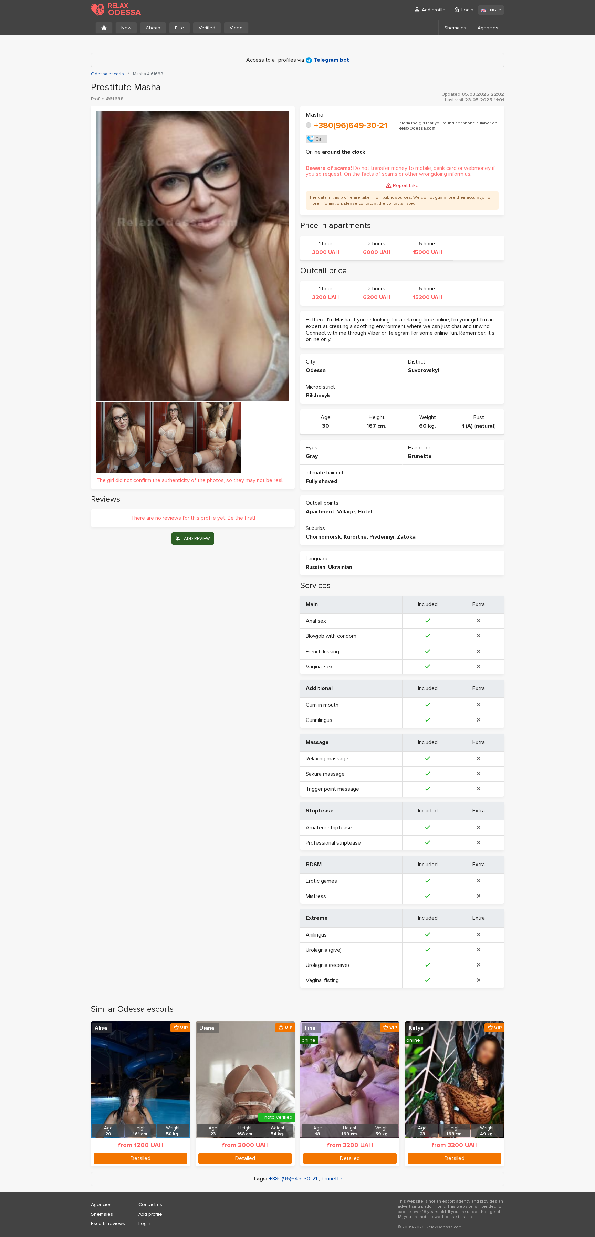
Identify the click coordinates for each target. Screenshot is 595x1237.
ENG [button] (492, 10)
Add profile (434, 10)
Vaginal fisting (322, 980)
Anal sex (316, 620)
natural (485, 425)
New (126, 28)
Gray (312, 456)
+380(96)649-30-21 (350, 126)
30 (325, 425)
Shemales (455, 28)
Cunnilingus (319, 720)
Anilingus (316, 934)
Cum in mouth (322, 705)
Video (236, 28)
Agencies (488, 28)
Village (346, 511)
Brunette (420, 456)
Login (467, 10)
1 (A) (467, 425)
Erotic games (321, 881)
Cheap (153, 28)
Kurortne (355, 536)
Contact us (150, 1204)
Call (319, 139)
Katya (416, 1027)
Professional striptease (333, 842)
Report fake (406, 185)
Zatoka (406, 536)
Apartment (320, 511)
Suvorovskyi (423, 370)
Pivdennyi (381, 536)
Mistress (316, 896)
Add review (197, 538)
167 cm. (376, 425)
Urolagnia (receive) (327, 965)
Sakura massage (325, 773)
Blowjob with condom (331, 636)
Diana (206, 1027)
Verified (207, 28)
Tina (309, 1027)
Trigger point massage (332, 789)
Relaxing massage (327, 758)
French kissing (322, 651)
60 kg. (427, 425)
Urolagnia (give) (324, 950)
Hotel (365, 511)
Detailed (140, 1158)
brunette (332, 1179)
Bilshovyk (318, 395)
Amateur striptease (329, 827)
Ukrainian (340, 567)
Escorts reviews (108, 1223)
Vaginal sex (319, 666)
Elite (179, 28)
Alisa (101, 1027)
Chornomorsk (323, 536)
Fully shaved (321, 481)
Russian (315, 567)
